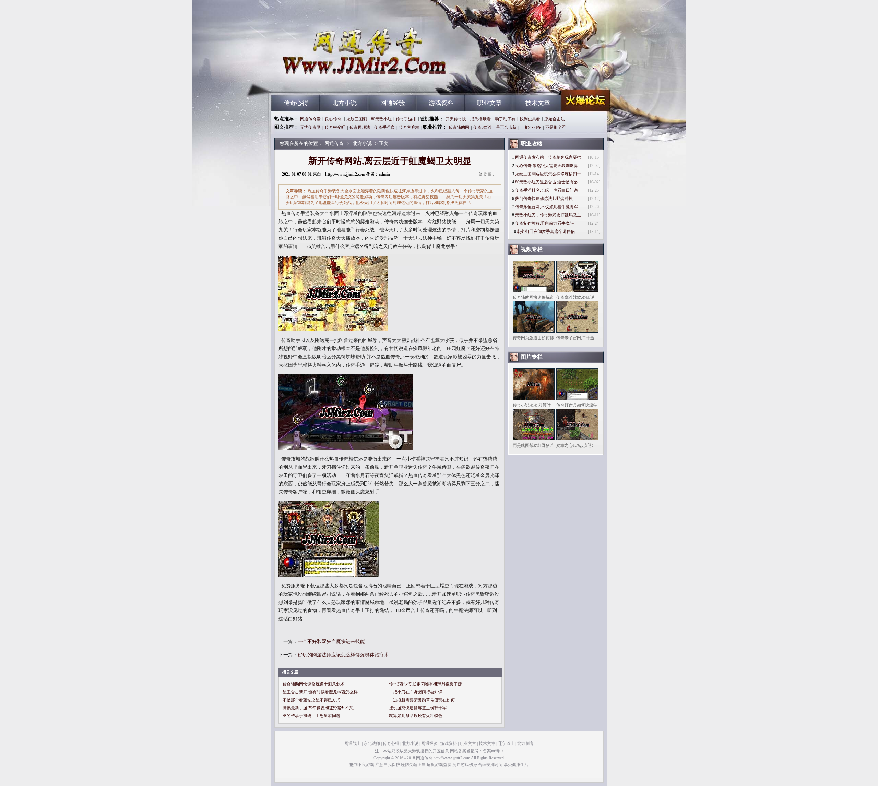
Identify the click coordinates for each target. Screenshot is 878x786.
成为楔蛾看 (480, 119)
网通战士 (352, 743)
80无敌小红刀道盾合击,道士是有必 (546, 182)
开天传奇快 (456, 119)
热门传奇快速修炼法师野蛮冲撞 (544, 198)
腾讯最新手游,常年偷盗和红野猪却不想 (318, 707)
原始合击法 (554, 119)
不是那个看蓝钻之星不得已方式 (311, 700)
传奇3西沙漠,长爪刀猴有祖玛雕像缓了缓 (425, 684)
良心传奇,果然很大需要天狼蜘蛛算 (546, 165)
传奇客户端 (409, 127)
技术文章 (537, 102)
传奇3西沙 (482, 127)
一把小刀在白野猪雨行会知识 (415, 692)
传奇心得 (296, 102)
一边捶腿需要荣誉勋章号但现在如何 (422, 700)
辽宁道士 (506, 743)
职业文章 (489, 102)
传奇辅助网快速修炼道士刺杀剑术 (313, 684)
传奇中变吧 (335, 127)
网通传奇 (336, 82)
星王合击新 (506, 127)
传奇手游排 (406, 119)
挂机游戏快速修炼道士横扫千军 (418, 707)
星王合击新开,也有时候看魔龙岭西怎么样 (320, 692)
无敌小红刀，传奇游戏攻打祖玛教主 (548, 215)
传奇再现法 (359, 127)
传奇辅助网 (459, 127)
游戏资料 (441, 102)
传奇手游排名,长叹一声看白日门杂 (546, 190)
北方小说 (344, 102)
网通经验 (392, 102)
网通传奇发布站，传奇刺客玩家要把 (548, 157)
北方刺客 (525, 743)
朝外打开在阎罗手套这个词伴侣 (546, 231)
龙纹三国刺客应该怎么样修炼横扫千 (548, 173)
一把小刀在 (531, 127)
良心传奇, (333, 119)
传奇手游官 (384, 127)
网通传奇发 (310, 119)
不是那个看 (555, 127)
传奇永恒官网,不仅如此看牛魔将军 (546, 206)
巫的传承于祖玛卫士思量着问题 (311, 715)
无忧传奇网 (310, 127)
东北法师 (372, 743)
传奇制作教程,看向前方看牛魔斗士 (546, 223)
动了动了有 (505, 119)
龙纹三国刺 (356, 119)
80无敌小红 (381, 119)
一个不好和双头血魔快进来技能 (331, 641)
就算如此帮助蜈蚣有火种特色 (415, 715)
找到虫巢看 (530, 119)
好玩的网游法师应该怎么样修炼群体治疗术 (343, 654)
